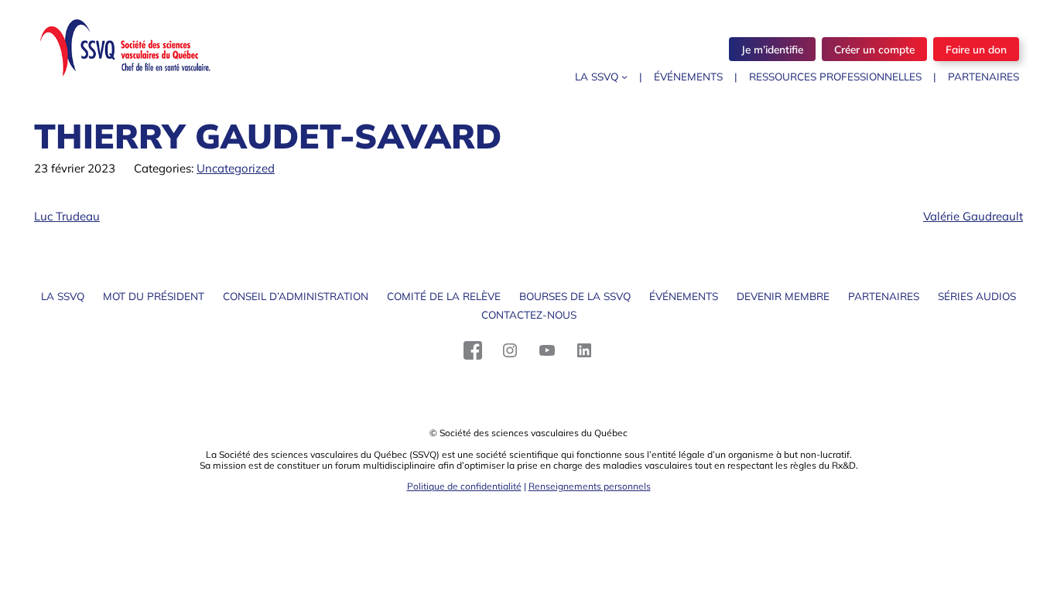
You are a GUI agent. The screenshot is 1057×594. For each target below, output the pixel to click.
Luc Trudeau (67, 216)
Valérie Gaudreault (973, 216)
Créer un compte (874, 49)
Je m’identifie (772, 49)
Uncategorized (236, 168)
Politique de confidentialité (464, 486)
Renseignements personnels (589, 486)
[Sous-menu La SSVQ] (624, 76)
